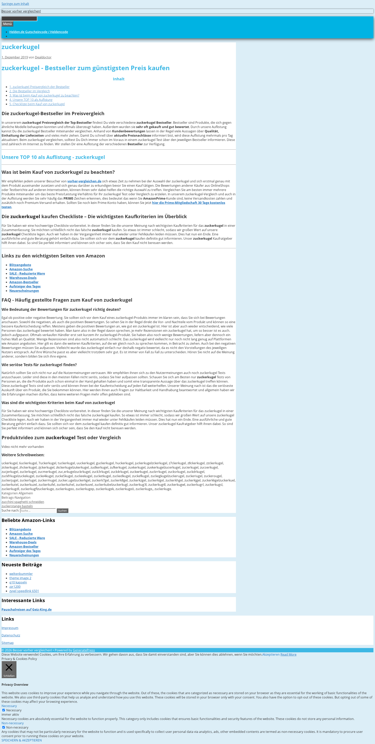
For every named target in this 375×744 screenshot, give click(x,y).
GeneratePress (84, 650)
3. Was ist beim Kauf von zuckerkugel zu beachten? (44, 95)
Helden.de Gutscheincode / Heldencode (38, 32)
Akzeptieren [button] (271, 654)
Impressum (10, 628)
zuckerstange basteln (17, 506)
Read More (288, 654)
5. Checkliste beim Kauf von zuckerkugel (37, 104)
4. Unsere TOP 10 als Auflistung (30, 100)
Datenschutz (11, 635)
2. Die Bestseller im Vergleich (29, 91)
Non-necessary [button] (13, 723)
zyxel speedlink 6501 (24, 591)
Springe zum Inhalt (15, 4)
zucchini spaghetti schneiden (23, 502)
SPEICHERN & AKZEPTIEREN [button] (22, 740)
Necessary (13, 710)
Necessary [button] (9, 706)
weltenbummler (21, 574)
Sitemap (8, 643)
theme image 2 (20, 578)
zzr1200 (15, 586)
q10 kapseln (18, 582)
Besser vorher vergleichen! (21, 11)
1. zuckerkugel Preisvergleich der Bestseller (39, 87)
